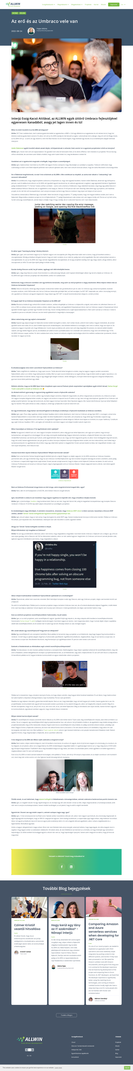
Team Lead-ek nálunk (51, 730)
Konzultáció (75, 1057)
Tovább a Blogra (66, 1015)
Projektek (88, 5)
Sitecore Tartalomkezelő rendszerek (82, 1046)
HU (28, 1056)
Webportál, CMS (76, 1050)
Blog (116, 1053)
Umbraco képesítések (64, 480)
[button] (48, 4)
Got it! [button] (127, 1067)
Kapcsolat (113, 5)
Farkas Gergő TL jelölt (27, 621)
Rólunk (103, 5)
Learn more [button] (58, 1067)
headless (34, 501)
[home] (13, 4)
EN (30, 1056)
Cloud (73, 1042)
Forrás (65, 244)
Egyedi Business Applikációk (80, 1053)
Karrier (96, 5)
